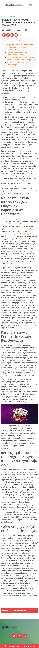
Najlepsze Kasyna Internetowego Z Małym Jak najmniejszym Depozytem (21, 47)
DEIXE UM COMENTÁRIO (14, 610)
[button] (4, 35)
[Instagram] (19, 636)
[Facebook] (14, 636)
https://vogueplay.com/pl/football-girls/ (16, 234)
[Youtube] (25, 636)
